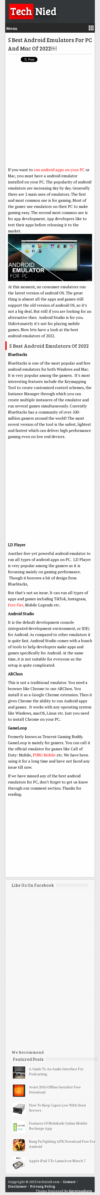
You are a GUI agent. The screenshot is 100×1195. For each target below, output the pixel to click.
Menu (11, 28)
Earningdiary (80, 1191)
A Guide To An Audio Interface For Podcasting (56, 1071)
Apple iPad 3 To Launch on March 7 (57, 1160)
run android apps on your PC (59, 169)
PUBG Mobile (44, 754)
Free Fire (15, 604)
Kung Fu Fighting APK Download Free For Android (62, 1144)
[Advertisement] (50, 117)
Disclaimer (17, 1186)
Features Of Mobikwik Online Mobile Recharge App (58, 1126)
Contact (69, 1181)
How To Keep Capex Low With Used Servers (57, 1108)
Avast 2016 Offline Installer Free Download (55, 1089)
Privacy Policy (42, 1186)
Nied (33, 11)
